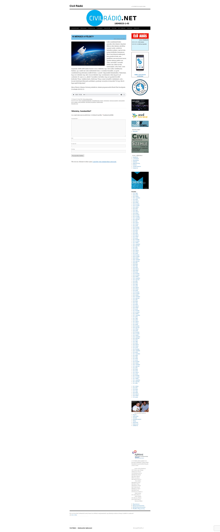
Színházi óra (135, 425)
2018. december (136, 292)
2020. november (136, 256)
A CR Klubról (136, 158)
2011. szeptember (136, 380)
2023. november (136, 216)
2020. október (136, 258)
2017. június (135, 316)
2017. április (135, 319)
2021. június (135, 248)
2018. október (136, 295)
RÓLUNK (114, 28)
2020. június (135, 264)
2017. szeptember (136, 315)
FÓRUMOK (99, 28)
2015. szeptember (136, 336)
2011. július (135, 383)
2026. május (135, 193)
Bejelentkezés (136, 504)
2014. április (135, 352)
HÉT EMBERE (121, 28)
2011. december (136, 375)
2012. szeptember (136, 364)
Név (72, 138)
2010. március (136, 394)
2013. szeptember (136, 353)
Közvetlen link (74, 103)
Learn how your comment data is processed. (104, 161)
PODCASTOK (91, 28)
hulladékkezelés (96, 100)
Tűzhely (134, 420)
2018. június (135, 301)
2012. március (136, 372)
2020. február (135, 270)
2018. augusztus (136, 298)
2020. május (135, 265)
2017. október (136, 313)
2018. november (136, 293)
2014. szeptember (136, 350)
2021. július (135, 247)
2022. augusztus (136, 228)
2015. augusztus (136, 338)
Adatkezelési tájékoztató (85, 528)
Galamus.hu (135, 168)
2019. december (136, 273)
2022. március (136, 235)
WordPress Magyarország (139, 508)
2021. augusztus (136, 245)
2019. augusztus (136, 279)
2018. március (136, 306)
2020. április (135, 267)
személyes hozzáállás (91, 102)
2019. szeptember (136, 278)
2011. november (136, 377)
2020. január (135, 272)
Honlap (73, 149)
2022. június (135, 230)
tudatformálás (99, 102)
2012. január (135, 373)
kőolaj (101, 100)
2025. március (136, 201)
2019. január (135, 290)
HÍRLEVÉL (136, 28)
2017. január (135, 324)
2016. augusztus (136, 327)
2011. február (135, 386)
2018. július (135, 299)
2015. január (135, 347)
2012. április (135, 370)
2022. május (135, 231)
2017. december (136, 310)
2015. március (136, 344)
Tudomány (135, 417)
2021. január (135, 253)
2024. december (136, 204)
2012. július (135, 367)
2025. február (135, 202)
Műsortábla (135, 131)
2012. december (136, 361)
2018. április (135, 304)
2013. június (135, 355)
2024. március (136, 211)
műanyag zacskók (113, 100)
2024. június (135, 208)
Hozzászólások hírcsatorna (139, 507)
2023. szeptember (136, 218)
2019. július (135, 281)
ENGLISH (129, 28)
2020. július (135, 262)
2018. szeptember (136, 296)
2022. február (135, 236)
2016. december (136, 326)
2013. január (135, 360)
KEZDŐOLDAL (75, 28)
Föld (80, 100)
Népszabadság (136, 160)
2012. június (135, 369)
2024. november (136, 205)
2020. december (136, 255)
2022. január (135, 238)
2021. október (136, 242)
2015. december (136, 332)
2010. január (135, 397)
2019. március (136, 287)
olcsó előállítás (81, 102)
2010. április (135, 392)
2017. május (135, 318)
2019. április (135, 285)
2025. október (136, 196)
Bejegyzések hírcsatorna (138, 505)
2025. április (135, 199)
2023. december (136, 214)
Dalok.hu (135, 164)
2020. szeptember (136, 259)
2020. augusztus (136, 261)
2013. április (135, 358)
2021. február (135, 251)
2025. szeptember (136, 197)
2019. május (135, 284)
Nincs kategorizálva (87, 99)
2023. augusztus (136, 219)
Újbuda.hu (135, 161)
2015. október (136, 335)
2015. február (135, 346)
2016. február (135, 329)
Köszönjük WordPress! (138, 528)
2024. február (135, 213)
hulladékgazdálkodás (86, 100)
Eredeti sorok (135, 424)
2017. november (136, 312)
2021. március (136, 250)
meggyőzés (106, 100)
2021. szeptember (136, 244)
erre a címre (74, 515)
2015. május (135, 341)
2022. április (135, 233)
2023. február (135, 224)
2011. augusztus (136, 381)
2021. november (136, 241)
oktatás (76, 102)
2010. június (135, 389)
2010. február (135, 395)
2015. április (135, 343)
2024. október (136, 207)
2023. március (136, 222)
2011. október (136, 378)
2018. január (135, 309)
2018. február (135, 307)
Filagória (134, 414)
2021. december (136, 239)
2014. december (136, 349)
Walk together (135, 416)
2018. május (135, 302)
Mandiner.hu (135, 157)
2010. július (135, 387)
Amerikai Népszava (137, 166)
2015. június (135, 340)
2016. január (135, 330)
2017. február (135, 323)
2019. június (135, 282)
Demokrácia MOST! (137, 419)
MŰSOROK (83, 28)
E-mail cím (73, 143)
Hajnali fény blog (136, 163)
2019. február (135, 289)
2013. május (135, 356)
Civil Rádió (76, 6)
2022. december (136, 227)
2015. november (136, 333)
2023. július (135, 221)
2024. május (135, 210)
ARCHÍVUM (107, 28)
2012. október (136, 363)
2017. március (136, 321)
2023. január (135, 225)
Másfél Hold (135, 422)
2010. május (135, 390)
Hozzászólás (74, 118)
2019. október (136, 276)
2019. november (136, 275)
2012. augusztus (136, 366)
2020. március (136, 268)
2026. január (135, 194)
